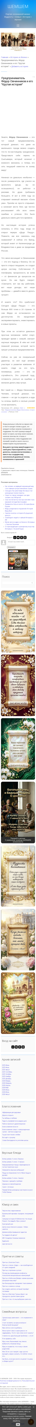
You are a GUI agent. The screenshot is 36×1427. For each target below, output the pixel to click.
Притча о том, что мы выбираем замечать (16, 1299)
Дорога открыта (7, 1115)
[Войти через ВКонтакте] (18, 537)
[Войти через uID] (14, 537)
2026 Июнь (5, 1090)
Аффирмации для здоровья (11, 1112)
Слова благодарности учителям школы (15, 1140)
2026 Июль (5, 1092)
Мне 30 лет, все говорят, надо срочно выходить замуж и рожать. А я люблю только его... (17, 1354)
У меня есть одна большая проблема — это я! (17, 1336)
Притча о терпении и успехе (11, 1270)
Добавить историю (19, 66)
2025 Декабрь (6, 1079)
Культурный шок (7, 1224)
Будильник (5, 1241)
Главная (4, 57)
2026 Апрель (6, 1085)
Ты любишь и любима (9, 1118)
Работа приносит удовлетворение (13, 1124)
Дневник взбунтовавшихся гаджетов (14, 1232)
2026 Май (5, 1088)
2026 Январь (6, 1081)
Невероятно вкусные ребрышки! (13, 1170)
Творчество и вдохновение (11, 1211)
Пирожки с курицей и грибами (12, 1181)
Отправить (11, 547)
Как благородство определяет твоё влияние (17, 1283)
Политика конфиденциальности (10, 1381)
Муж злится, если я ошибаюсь (12, 1328)
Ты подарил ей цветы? (9, 1235)
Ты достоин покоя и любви (11, 1135)
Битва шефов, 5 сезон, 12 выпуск (13, 1162)
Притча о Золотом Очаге (10, 1262)
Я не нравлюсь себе (9, 1339)
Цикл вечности (7, 1244)
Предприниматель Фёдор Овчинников (17, 410)
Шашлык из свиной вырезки (11, 1184)
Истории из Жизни (18, 57)
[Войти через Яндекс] (21, 537)
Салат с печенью (8, 1187)
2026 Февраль (7, 1083)
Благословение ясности (10, 1127)
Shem (21, 408)
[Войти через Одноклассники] (25, 537)
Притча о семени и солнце (11, 1286)
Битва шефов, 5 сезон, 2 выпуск (13, 1178)
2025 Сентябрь (7, 1072)
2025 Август (6, 1070)
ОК (18, 1424)
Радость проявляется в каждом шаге (14, 1121)
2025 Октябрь (6, 1074)
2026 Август (6, 1094)
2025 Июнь (5, 1065)
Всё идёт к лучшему (8, 1137)
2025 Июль (5, 1067)
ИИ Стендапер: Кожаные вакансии (13, 1238)
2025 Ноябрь (6, 1076)
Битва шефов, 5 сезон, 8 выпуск (13, 1159)
